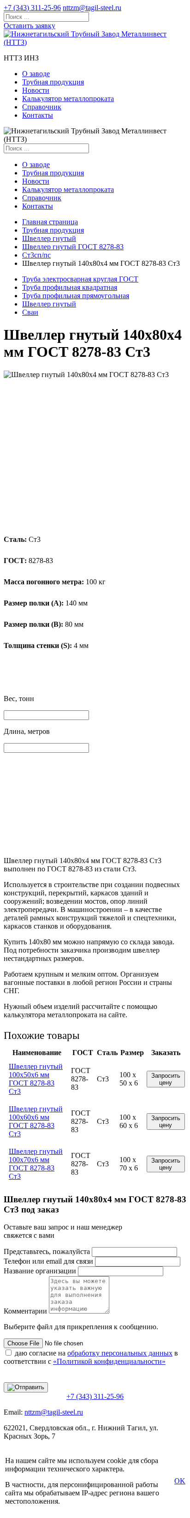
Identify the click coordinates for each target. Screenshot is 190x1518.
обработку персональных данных (119, 1353)
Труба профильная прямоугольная (75, 296)
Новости (35, 90)
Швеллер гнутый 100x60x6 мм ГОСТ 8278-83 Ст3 (36, 1121)
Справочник (41, 107)
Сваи (30, 312)
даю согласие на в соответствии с (91, 1357)
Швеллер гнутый (49, 238)
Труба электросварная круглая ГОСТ (80, 279)
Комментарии (25, 1311)
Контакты (37, 115)
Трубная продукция (53, 82)
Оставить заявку (29, 26)
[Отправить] (26, 1387)
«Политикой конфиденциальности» (109, 1361)
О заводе (36, 74)
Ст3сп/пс (36, 255)
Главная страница (50, 222)
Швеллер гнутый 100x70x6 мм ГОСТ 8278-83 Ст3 (36, 1163)
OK (179, 1481)
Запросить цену (165, 1079)
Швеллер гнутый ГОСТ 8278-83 (73, 247)
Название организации (40, 1271)
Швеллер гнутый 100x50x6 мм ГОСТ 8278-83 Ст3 (36, 1078)
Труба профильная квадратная (69, 287)
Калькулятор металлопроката (68, 98)
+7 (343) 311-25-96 (32, 8)
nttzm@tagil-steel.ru (92, 8)
